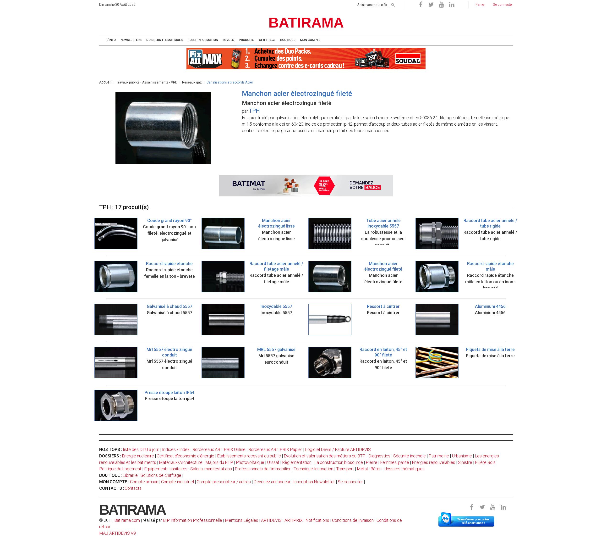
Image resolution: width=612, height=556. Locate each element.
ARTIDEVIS (271, 520)
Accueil (105, 82)
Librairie (130, 475)
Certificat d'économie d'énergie (185, 455)
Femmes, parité (394, 462)
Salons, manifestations (211, 468)
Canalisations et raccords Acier (230, 82)
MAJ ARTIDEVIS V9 (117, 533)
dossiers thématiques (404, 468)
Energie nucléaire (138, 455)
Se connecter (350, 481)
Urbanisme (462, 455)
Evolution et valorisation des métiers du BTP (325, 455)
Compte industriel (177, 481)
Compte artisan (144, 481)
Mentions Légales (241, 520)
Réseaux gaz (192, 82)
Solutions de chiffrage (161, 475)
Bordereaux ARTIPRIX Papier (275, 449)
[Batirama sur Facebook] (421, 5)
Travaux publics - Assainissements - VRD (146, 82)
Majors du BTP (219, 462)
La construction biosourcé (338, 462)
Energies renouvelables (433, 462)
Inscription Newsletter (314, 481)
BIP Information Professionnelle (192, 520)
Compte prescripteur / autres (224, 481)
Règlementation (296, 462)
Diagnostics (379, 455)
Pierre (371, 462)
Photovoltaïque (250, 462)
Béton (376, 468)
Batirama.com (127, 520)
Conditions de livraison (353, 520)
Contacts (133, 488)
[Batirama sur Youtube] (441, 5)
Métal (362, 468)
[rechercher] (393, 4)
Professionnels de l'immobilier (263, 468)
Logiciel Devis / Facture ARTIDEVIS (338, 449)
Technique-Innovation (313, 468)
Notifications (318, 520)
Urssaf (273, 462)
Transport (345, 468)
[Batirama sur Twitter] (431, 5)
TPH (254, 110)
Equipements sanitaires (165, 468)
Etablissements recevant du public (249, 455)
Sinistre (465, 462)
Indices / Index (176, 449)
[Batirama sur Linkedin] (451, 5)
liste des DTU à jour (141, 449)
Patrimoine (439, 455)
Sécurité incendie (409, 455)
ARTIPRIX (293, 520)
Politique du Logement (120, 468)
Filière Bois (485, 462)
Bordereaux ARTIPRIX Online (219, 449)
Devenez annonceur (272, 481)
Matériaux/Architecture (180, 462)
